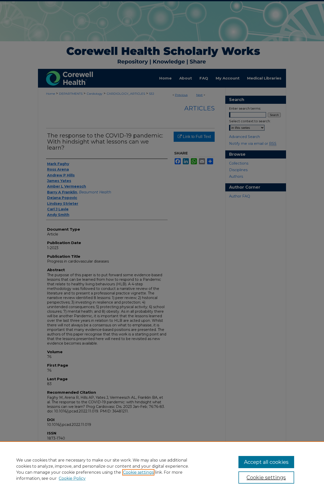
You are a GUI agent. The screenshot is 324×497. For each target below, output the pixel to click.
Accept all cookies (266, 462)
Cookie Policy (72, 478)
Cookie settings (138, 472)
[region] (162, 469)
